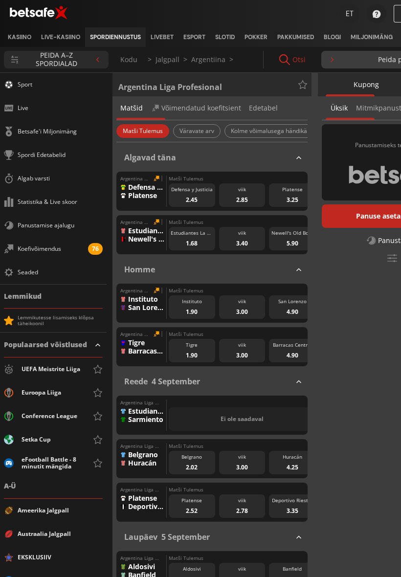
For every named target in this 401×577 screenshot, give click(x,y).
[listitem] (19, 37)
